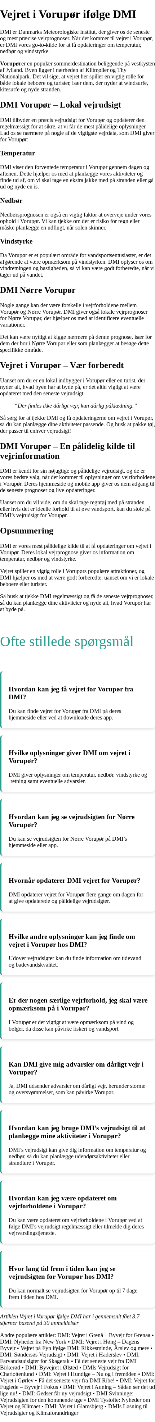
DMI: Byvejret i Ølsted (51, 1367)
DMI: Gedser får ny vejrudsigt (56, 1393)
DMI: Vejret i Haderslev (94, 1354)
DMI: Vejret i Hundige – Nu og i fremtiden (88, 1374)
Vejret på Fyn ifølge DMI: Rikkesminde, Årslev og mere (85, 1348)
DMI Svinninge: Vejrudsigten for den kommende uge (66, 1396)
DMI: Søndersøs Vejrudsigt (31, 1354)
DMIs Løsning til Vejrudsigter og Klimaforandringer (73, 1409)
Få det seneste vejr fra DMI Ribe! (77, 1380)
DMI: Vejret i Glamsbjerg (74, 1406)
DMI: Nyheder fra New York (33, 1342)
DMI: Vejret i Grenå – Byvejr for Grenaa (103, 1335)
